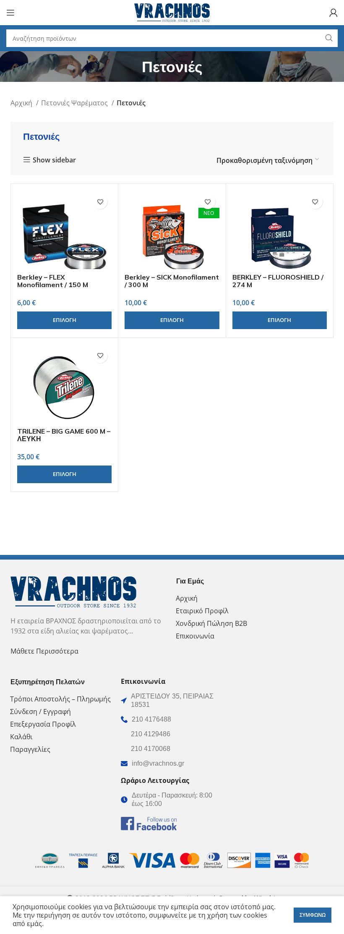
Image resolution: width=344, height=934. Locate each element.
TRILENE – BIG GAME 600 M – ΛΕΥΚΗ (63, 435)
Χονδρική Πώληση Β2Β (211, 623)
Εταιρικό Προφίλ (202, 610)
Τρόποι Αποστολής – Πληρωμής (60, 699)
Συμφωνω (313, 914)
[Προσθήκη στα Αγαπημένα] (100, 201)
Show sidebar (54, 160)
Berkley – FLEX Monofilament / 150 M (52, 281)
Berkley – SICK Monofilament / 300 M (172, 281)
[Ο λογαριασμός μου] (333, 12)
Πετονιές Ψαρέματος (75, 103)
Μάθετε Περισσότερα (44, 651)
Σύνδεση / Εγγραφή (40, 711)
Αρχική (22, 103)
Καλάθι (21, 736)
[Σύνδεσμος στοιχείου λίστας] (172, 719)
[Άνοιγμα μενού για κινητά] (10, 12)
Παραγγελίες (30, 749)
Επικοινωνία (195, 636)
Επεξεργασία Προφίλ (43, 724)
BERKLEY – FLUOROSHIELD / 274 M (277, 281)
